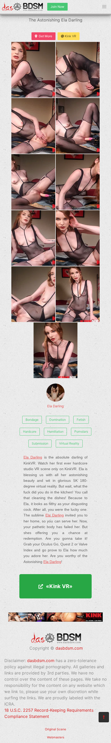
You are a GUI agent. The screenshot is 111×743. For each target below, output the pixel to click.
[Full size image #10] (55, 350)
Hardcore (29, 431)
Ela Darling (55, 406)
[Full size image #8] (33, 294)
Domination (57, 420)
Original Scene (55, 729)
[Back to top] (104, 717)
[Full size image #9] (78, 294)
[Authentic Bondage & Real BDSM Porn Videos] (55, 620)
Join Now (57, 7)
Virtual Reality (69, 443)
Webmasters (55, 737)
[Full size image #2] (33, 126)
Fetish (81, 420)
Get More (45, 36)
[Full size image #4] (33, 182)
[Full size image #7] (78, 238)
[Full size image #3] (78, 126)
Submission (40, 443)
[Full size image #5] (78, 182)
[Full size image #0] (33, 69)
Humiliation (55, 431)
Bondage (32, 420)
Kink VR (70, 36)
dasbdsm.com (69, 648)
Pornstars (81, 431)
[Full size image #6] (33, 238)
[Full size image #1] (78, 69)
